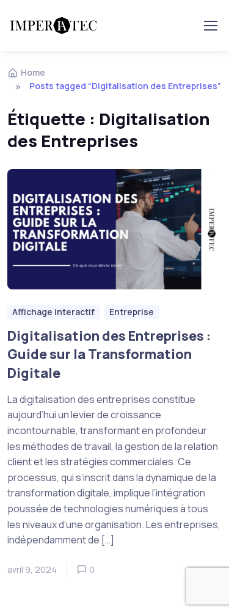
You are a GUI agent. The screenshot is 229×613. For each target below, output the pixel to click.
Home (33, 72)
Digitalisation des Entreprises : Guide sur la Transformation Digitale (109, 354)
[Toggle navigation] (210, 26)
